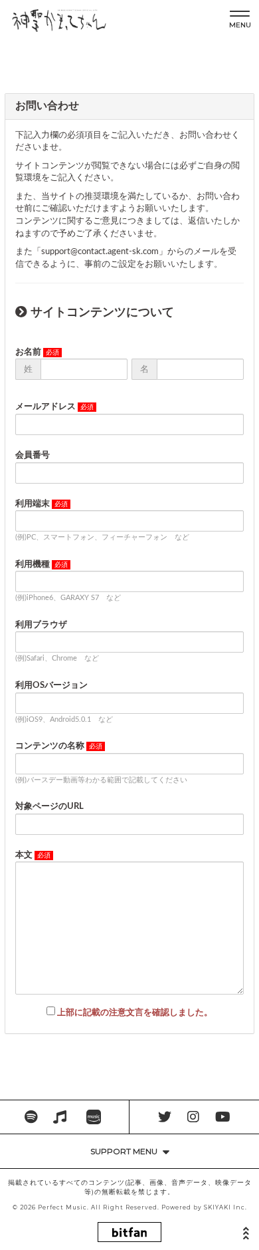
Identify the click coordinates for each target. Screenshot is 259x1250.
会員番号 (32, 455)
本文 (24, 855)
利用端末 (32, 504)
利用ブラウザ (41, 625)
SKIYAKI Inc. (225, 1207)
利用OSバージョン (51, 685)
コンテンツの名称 (49, 746)
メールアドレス (45, 406)
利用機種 (32, 564)
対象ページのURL (49, 806)
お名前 (28, 352)
